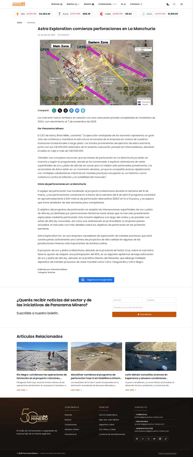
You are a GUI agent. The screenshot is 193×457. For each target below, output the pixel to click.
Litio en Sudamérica (108, 415)
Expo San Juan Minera (109, 419)
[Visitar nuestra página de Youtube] (154, 438)
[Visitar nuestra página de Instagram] (148, 438)
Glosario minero (72, 429)
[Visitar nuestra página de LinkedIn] (160, 438)
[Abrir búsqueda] (174, 4)
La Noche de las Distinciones (112, 434)
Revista (68, 419)
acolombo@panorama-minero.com (149, 424)
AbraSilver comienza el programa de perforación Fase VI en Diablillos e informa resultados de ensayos (96, 378)
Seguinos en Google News (99, 279)
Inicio (19, 22)
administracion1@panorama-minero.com (152, 431)
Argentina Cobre (106, 424)
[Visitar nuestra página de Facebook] (137, 438)
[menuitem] (57, 4)
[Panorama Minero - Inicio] (18, 4)
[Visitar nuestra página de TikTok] (165, 438)
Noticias (68, 415)
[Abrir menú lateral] (181, 4)
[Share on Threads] (66, 110)
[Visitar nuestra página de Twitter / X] (142, 438)
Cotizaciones (71, 424)
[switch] (168, 4)
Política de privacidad (167, 453)
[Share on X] (60, 110)
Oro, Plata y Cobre (107, 429)
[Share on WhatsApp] (54, 110)
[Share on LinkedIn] (71, 110)
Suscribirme (145, 314)
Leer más (21, 390)
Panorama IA (70, 434)
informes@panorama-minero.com (149, 417)
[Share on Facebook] (77, 110)
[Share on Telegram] (83, 110)
